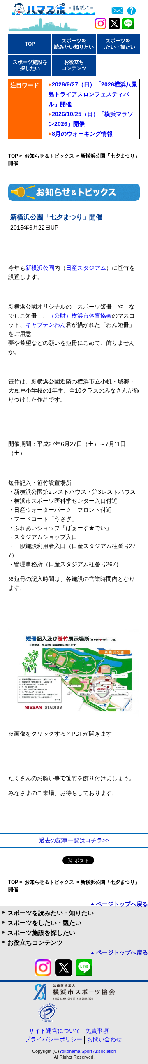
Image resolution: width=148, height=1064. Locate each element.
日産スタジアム (86, 268)
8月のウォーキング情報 (82, 133)
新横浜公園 (39, 268)
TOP (30, 44)
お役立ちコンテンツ (35, 942)
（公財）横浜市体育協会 (80, 315)
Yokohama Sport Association (87, 1051)
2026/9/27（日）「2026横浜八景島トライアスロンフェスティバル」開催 (93, 94)
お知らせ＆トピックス (50, 156)
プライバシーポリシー (53, 1039)
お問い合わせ (104, 1039)
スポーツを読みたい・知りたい (50, 912)
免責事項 (97, 1030)
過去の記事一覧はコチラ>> (74, 840)
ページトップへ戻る (122, 904)
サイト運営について (55, 1030)
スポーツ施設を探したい (41, 932)
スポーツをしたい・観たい (44, 922)
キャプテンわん (45, 324)
